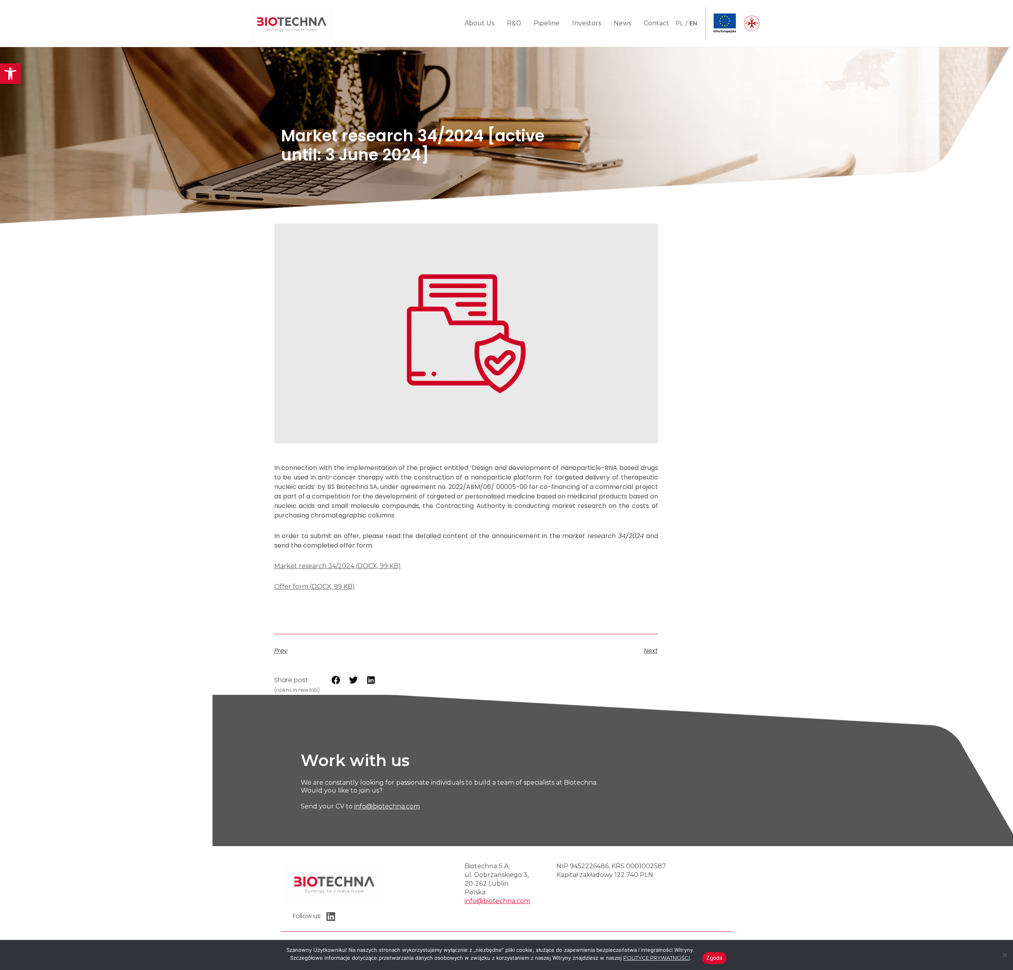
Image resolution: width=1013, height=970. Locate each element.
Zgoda (714, 958)
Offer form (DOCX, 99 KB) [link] (314, 586)
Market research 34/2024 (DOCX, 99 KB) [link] (337, 566)
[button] (336, 680)
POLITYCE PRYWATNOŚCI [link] (656, 958)
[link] (10, 73)
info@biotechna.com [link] (387, 806)
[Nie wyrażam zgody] (1004, 954)
